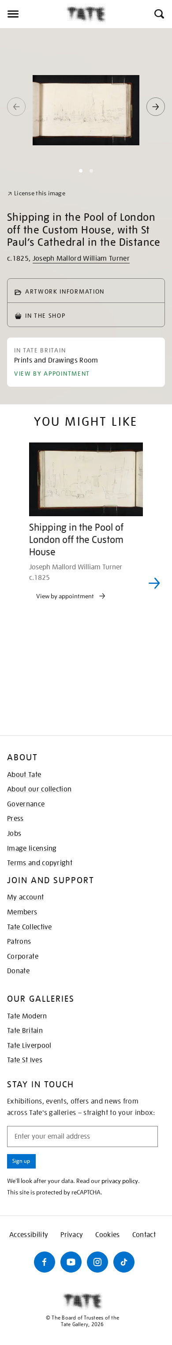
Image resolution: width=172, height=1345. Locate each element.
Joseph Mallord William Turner (81, 258)
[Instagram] (97, 1262)
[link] (36, 193)
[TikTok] (124, 1262)
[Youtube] (71, 1262)
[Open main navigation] (33, 14)
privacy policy (119, 1181)
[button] (158, 14)
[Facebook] (44, 1262)
